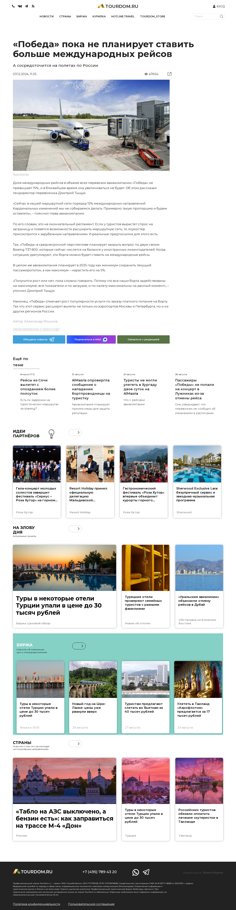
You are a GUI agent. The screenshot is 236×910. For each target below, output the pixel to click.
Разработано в (203, 872)
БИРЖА (82, 16)
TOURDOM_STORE (152, 16)
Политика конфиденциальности (36, 904)
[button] (72, 432)
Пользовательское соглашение (91, 904)
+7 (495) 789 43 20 (99, 872)
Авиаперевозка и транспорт (36, 329)
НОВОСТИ (47, 16)
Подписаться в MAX (88, 339)
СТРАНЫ (65, 16)
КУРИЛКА (99, 16)
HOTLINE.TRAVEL (123, 16)
